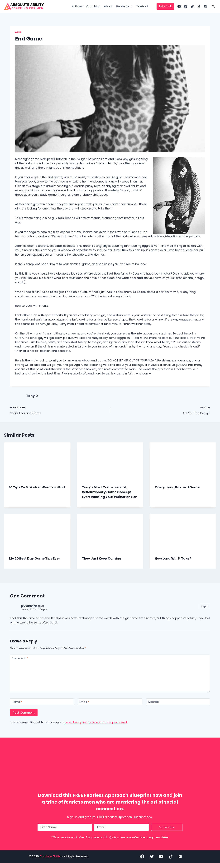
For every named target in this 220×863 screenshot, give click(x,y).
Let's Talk (165, 6)
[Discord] (205, 6)
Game (18, 32)
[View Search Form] (213, 6)
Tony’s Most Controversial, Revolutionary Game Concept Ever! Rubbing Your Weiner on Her (109, 492)
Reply (204, 606)
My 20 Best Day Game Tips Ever (34, 558)
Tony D (32, 396)
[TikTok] (199, 6)
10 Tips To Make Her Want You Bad (37, 487)
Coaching (93, 6)
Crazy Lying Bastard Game (177, 487)
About (108, 6)
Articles (77, 6)
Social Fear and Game (25, 410)
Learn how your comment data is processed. (96, 722)
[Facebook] (185, 6)
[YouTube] (179, 6)
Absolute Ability (51, 856)
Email (84, 702)
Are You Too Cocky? (196, 410)
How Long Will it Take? (173, 558)
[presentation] (37, 461)
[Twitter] (192, 6)
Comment (19, 658)
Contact (142, 6)
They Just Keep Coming (101, 558)
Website (153, 702)
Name (16, 702)
